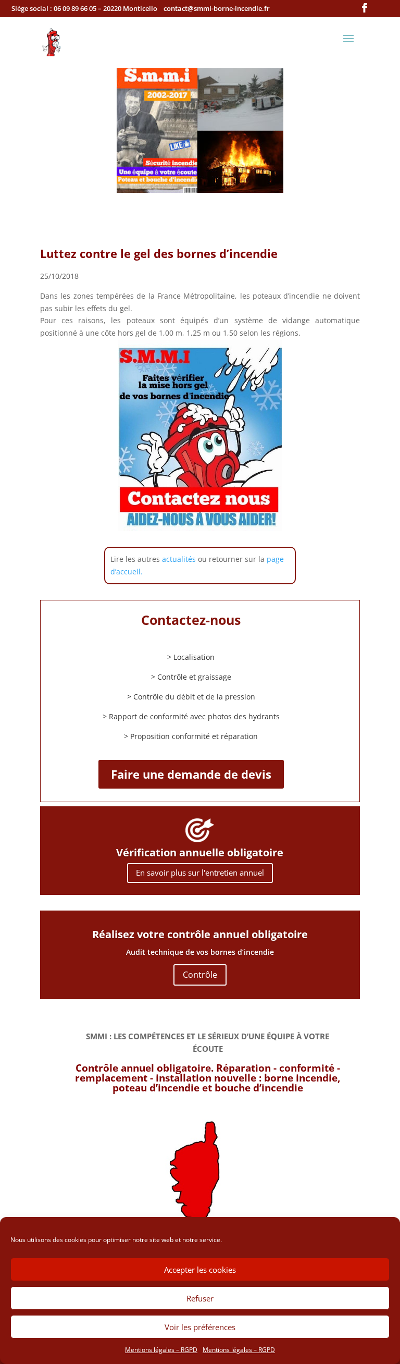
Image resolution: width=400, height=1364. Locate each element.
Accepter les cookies (200, 1269)
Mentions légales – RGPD (161, 1349)
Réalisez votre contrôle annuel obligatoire (200, 934)
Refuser (200, 1298)
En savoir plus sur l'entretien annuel (200, 872)
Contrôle (200, 974)
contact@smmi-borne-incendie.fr (217, 8)
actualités (179, 559)
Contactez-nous (191, 620)
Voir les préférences (200, 1327)
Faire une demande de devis (191, 774)
